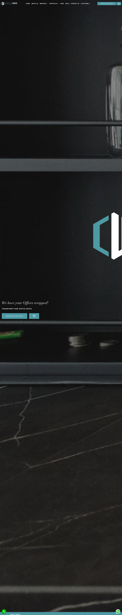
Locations (85, 3)
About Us (34, 3)
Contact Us (75, 3)
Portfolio (53, 3)
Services (43, 3)
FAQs (62, 3)
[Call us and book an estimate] (118, 3)
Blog (67, 3)
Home (28, 3)
